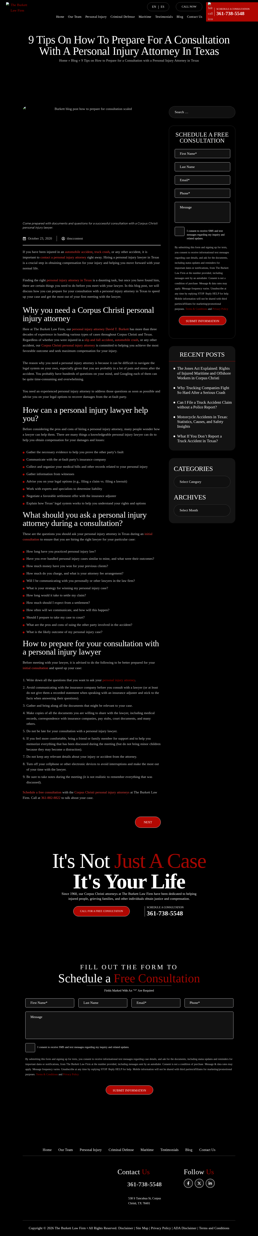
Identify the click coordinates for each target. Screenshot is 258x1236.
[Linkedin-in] (210, 1183)
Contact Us (194, 17)
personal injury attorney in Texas (69, 280)
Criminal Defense (122, 17)
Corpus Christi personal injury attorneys (101, 792)
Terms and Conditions (214, 1228)
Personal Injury (96, 17)
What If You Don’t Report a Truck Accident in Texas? (199, 438)
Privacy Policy (220, 309)
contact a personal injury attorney (63, 257)
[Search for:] (202, 112)
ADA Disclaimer (184, 1228)
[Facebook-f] (188, 1183)
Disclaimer (125, 1228)
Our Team (74, 17)
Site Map (142, 1228)
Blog (180, 17)
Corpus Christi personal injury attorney (68, 345)
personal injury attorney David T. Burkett (100, 329)
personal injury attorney (119, 680)
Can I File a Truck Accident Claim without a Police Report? (204, 404)
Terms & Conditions (196, 309)
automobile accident (79, 252)
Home (60, 17)
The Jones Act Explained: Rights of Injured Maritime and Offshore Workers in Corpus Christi (204, 373)
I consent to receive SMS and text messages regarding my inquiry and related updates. (206, 235)
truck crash (102, 252)
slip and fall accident (98, 340)
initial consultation (35, 668)
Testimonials (164, 17)
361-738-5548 (230, 13)
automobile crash (126, 340)
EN (154, 6)
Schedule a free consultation (42, 792)
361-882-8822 (50, 798)
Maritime (145, 17)
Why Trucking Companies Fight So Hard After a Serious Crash (203, 390)
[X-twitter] (199, 1183)
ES (162, 6)
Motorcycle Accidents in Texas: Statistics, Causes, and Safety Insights (202, 422)
